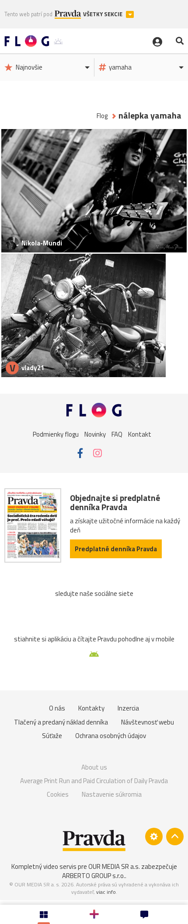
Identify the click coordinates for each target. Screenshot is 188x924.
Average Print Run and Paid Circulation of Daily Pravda (94, 780)
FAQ (116, 434)
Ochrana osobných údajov (110, 735)
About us (94, 767)
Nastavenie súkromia (112, 794)
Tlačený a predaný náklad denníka (61, 722)
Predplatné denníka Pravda (116, 549)
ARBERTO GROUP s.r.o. (93, 876)
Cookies (58, 794)
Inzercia (128, 708)
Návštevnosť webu (147, 722)
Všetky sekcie (103, 14)
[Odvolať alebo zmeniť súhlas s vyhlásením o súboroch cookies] (154, 836)
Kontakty (91, 708)
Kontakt (139, 434)
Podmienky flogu (56, 434)
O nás (57, 708)
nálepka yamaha (149, 115)
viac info (106, 892)
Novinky (95, 434)
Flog (102, 115)
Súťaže (52, 735)
